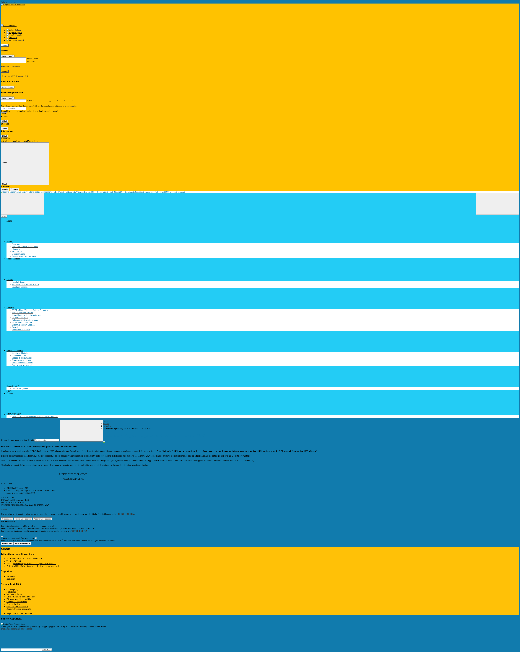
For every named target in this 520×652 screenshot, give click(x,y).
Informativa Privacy (14, 594)
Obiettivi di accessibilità (16, 601)
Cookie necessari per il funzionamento (17, 538)
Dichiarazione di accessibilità (18, 599)
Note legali (11, 592)
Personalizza (7, 519)
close (4, 216)
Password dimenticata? (11, 66)
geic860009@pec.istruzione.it (35, 566)
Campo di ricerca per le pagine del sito (17, 440)
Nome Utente (32, 59)
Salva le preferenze (22, 543)
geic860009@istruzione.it (34, 563)
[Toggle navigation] (22, 204)
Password (31, 61)
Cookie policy (12, 589)
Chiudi (4, 121)
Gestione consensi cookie (17, 606)
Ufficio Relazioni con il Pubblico (20, 597)
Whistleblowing (13, 604)
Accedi (5, 45)
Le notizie (107, 426)
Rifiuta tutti (23, 519)
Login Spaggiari (71, 106)
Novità (106, 423)
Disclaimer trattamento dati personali (16, 629)
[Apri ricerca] (497, 204)
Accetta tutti (42, 519)
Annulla (5, 189)
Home (105, 421)
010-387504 (15, 561)
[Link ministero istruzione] (13, 5)
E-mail (29, 100)
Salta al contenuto (8, 2)
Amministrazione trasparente (18, 609)
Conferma (14, 189)
